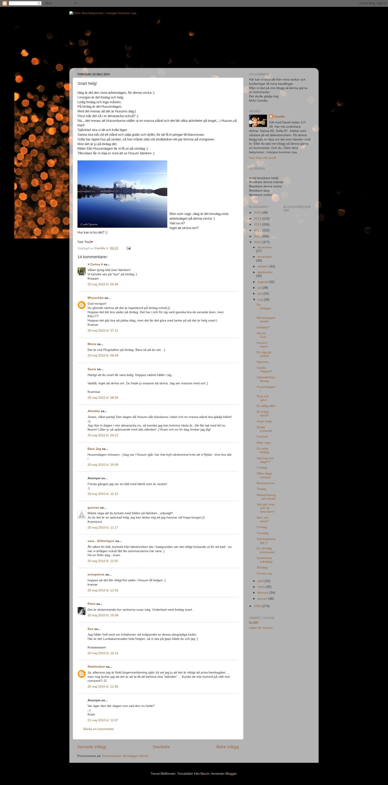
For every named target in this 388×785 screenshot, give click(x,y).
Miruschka (96, 298)
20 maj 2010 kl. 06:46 (103, 284)
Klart (254, 622)
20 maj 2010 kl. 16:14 (103, 653)
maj (261, 299)
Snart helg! (264, 421)
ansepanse (96, 574)
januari (263, 598)
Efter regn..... (266, 442)
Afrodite (94, 411)
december (265, 247)
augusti (263, 282)
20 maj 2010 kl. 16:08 (103, 615)
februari (263, 592)
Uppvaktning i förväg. (266, 379)
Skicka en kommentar (98, 729)
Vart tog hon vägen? (265, 460)
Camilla (279, 116)
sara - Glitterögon (101, 541)
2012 (258, 230)
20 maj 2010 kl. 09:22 (103, 435)
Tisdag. (262, 489)
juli (260, 287)
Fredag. (262, 467)
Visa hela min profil (262, 158)
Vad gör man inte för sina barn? (266, 508)
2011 (258, 236)
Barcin (205, 773)
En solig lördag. (263, 450)
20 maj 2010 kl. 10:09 (103, 464)
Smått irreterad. (265, 429)
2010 (258, 242)
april (261, 581)
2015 (258, 212)
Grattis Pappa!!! (264, 369)
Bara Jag (94, 448)
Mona (92, 344)
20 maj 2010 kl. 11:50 (103, 561)
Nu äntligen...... (266, 308)
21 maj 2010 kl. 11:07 (103, 720)
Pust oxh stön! (263, 398)
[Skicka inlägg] (128, 248)
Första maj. (265, 573)
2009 (258, 606)
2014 (258, 218)
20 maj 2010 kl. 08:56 (103, 397)
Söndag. (263, 567)
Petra (91, 604)
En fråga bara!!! (263, 413)
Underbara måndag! (265, 559)
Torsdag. (263, 533)
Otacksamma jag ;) (266, 540)
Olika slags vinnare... (265, 475)
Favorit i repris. (263, 344)
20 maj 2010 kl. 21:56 (103, 686)
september (265, 272)
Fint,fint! (262, 436)
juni (260, 293)
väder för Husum (261, 628)
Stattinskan (96, 666)
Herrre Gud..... (264, 335)
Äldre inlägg (227, 746)
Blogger (231, 773)
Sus (90, 629)
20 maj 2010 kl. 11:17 (103, 527)
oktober (263, 266)
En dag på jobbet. (264, 354)
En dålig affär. (266, 406)
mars (262, 586)
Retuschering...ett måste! (266, 496)
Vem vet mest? (263, 519)
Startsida (161, 746)
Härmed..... (265, 362)
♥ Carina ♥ (95, 264)
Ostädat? (263, 327)
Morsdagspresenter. (266, 319)
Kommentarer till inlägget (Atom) (125, 756)
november (265, 256)
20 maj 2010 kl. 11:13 (103, 494)
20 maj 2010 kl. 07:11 (103, 330)
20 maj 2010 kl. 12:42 (103, 590)
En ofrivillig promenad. (266, 550)
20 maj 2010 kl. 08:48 (103, 355)
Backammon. (266, 483)
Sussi (92, 369)
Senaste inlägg (91, 746)
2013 (258, 224)
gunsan (93, 507)
